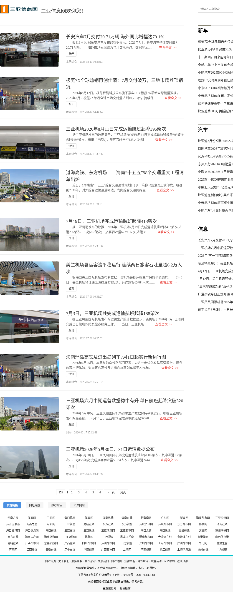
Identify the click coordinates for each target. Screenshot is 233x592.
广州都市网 (184, 543)
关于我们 (63, 561)
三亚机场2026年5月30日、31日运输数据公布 (110, 449)
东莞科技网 (51, 543)
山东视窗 (127, 543)
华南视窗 (89, 549)
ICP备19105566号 (122, 575)
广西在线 (69, 543)
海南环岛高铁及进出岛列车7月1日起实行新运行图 (116, 357)
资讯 (71, 146)
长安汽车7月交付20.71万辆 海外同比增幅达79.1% (115, 36)
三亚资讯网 (222, 518)
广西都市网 (108, 549)
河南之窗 (13, 518)
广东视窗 (222, 549)
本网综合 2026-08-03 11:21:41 (84, 204)
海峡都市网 (165, 524)
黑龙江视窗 (127, 537)
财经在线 (89, 524)
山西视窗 (108, 537)
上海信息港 (184, 549)
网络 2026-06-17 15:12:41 (81, 432)
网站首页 (50, 561)
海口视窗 (69, 518)
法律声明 (129, 561)
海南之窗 (31, 524)
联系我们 (103, 561)
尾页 (123, 492)
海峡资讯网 (146, 524)
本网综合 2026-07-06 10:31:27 (84, 296)
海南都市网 (203, 518)
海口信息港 (32, 530)
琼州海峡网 (222, 530)
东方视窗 (127, 524)
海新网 (51, 524)
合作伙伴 (142, 561)
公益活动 (156, 561)
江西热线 (31, 549)
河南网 (13, 549)
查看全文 (168, 47)
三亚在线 (69, 530)
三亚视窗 (69, 524)
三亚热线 (89, 530)
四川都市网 (89, 543)
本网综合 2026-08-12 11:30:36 (84, 154)
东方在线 (108, 524)
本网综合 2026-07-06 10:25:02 (84, 338)
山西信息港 (222, 537)
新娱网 (184, 518)
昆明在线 (13, 543)
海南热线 (108, 518)
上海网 (127, 549)
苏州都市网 (108, 543)
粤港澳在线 (184, 537)
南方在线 (13, 537)
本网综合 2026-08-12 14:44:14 (84, 112)
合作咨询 (90, 561)
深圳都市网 (146, 543)
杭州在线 (203, 549)
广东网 (165, 518)
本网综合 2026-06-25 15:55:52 (84, 382)
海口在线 (51, 530)
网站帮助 (169, 561)
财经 (71, 53)
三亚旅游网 (70, 537)
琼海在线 (222, 524)
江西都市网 (32, 543)
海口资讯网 (13, 530)
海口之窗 (146, 530)
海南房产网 (32, 537)
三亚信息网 (108, 530)
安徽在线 (51, 549)
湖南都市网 (146, 537)
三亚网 (51, 518)
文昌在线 (184, 530)
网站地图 (116, 561)
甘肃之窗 (222, 543)
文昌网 (203, 530)
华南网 (203, 543)
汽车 (203, 130)
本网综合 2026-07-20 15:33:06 (84, 246)
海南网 (32, 518)
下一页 (110, 492)
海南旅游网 (51, 537)
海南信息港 (13, 524)
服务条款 (76, 561)
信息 (203, 229)
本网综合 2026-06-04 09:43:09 (84, 474)
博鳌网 (89, 537)
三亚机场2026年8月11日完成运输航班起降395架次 (116, 129)
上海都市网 (165, 543)
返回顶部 (182, 561)
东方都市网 (184, 524)
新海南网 (146, 518)
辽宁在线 (69, 549)
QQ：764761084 (145, 575)
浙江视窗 (165, 549)
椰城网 (203, 524)
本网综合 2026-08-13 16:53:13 (84, 61)
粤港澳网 (203, 537)
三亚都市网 (127, 530)
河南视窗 (146, 549)
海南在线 (127, 518)
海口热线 (165, 530)
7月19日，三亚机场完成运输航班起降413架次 (111, 221)
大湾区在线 (165, 537)
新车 (71, 104)
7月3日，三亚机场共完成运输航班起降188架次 (112, 313)
